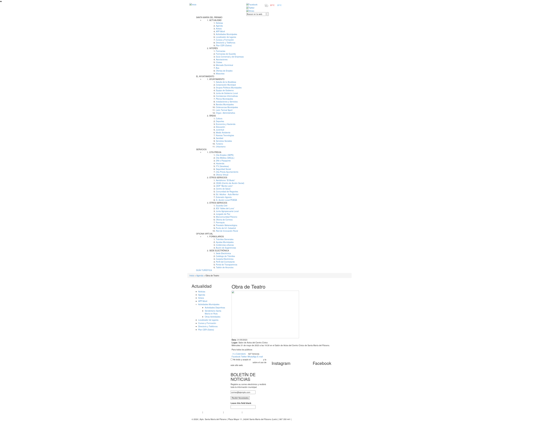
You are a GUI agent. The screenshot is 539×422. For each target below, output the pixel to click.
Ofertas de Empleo (224, 70)
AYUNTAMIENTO (216, 79)
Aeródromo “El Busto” (225, 180)
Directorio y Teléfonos (225, 42)
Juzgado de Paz (223, 214)
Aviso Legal (197, 412)
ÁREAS (212, 115)
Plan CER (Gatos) (224, 45)
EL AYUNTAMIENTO (205, 76)
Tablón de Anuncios (224, 267)
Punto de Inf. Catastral (226, 228)
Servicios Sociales (224, 140)
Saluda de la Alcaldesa (226, 81)
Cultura (219, 118)
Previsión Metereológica (226, 225)
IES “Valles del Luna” (225, 208)
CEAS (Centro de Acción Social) (230, 183)
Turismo (219, 143)
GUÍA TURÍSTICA (204, 270)
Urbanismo (221, 146)
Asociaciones (222, 59)
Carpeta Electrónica (224, 258)
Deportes (220, 121)
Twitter (244, 356)
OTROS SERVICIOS (218, 177)
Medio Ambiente (223, 132)
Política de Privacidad (213, 412)
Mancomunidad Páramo (226, 216)
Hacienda (220, 163)
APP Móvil (220, 31)
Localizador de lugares (226, 37)
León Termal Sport (224, 110)
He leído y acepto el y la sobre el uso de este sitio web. (248, 362)
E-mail (260, 356)
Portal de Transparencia (226, 264)
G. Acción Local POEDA (226, 199)
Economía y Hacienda (225, 124)
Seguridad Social (223, 169)
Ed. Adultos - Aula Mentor (227, 194)
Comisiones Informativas (227, 96)
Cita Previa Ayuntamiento (227, 171)
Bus (217, 67)
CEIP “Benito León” (224, 185)
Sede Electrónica (223, 253)
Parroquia (220, 222)
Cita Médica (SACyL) (225, 157)
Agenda (219, 25)
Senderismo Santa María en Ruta (213, 312)
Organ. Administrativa (225, 112)
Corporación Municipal (226, 84)
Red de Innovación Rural (227, 230)
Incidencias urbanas (225, 244)
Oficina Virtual (222, 174)
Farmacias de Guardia (226, 53)
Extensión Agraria (224, 197)
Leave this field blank (241, 403)
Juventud (220, 129)
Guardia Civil (221, 205)
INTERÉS (213, 48)
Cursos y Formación (225, 39)
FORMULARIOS (216, 236)
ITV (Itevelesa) (222, 166)
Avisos (219, 28)
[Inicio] (214, 4)
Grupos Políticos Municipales (229, 87)
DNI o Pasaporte (223, 160)
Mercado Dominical (224, 65)
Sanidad (219, 138)
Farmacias (220, 51)
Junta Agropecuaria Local (227, 211)
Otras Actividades (212, 316)
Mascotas (220, 73)
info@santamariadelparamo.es (306, 419)
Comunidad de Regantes (227, 191)
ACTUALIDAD (215, 20)
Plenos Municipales (224, 98)
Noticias (219, 22)
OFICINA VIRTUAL (204, 233)
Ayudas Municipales (225, 242)
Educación (220, 126)
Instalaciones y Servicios (227, 101)
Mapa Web (248, 412)
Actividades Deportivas (215, 307)
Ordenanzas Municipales (227, 107)
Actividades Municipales (226, 34)
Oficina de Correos (224, 219)
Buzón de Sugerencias (226, 247)
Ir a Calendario (239, 353)
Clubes (219, 62)
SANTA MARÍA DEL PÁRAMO (209, 17)
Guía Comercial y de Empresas (230, 56)
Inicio (191, 275)
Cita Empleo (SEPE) (225, 155)
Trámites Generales (224, 239)
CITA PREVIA (215, 152)
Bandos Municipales (225, 104)
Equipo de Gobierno (225, 90)
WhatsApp (252, 356)
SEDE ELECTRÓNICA (219, 250)
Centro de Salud (223, 188)
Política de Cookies (232, 412)
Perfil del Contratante (225, 261)
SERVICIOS (201, 149)
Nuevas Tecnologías (225, 135)
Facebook (236, 356)
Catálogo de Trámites (225, 256)
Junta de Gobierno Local (227, 93)
